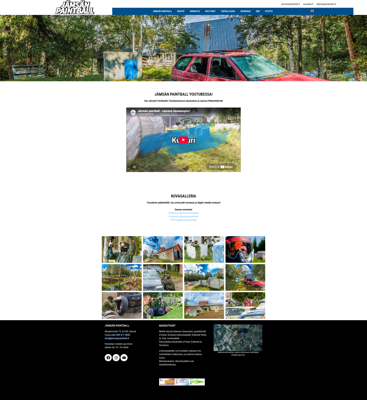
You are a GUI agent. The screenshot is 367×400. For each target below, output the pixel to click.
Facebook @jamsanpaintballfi (183, 213)
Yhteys (269, 11)
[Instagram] (116, 357)
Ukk (258, 11)
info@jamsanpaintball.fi (117, 338)
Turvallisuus (228, 11)
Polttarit (210, 11)
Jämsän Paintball (162, 11)
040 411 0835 (123, 335)
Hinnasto (195, 11)
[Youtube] (124, 357)
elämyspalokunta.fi (326, 4)
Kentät (181, 11)
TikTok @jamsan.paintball (183, 220)
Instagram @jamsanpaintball (183, 216)
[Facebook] (108, 357)
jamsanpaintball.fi (290, 4)
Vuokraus (245, 11)
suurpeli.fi (308, 4)
